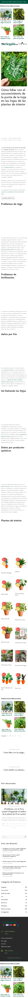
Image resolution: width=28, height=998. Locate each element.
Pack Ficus (18, 688)
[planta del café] (7, 608)
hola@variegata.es (13, 953)
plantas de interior (9, 370)
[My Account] (24, 44)
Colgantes (3, 887)
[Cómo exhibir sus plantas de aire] (14, 768)
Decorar (15, 140)
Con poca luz (4, 890)
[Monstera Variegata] (7, 563)
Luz (2, 896)
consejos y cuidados (7, 140)
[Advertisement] (14, 122)
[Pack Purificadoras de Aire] (7, 678)
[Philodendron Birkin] (7, 656)
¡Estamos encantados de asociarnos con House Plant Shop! (13, 873)
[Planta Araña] (7, 585)
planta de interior (9, 167)
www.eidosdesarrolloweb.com (14, 960)
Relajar (19, 140)
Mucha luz (4, 902)
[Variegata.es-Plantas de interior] (9, 44)
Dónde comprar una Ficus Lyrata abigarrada (14, 861)
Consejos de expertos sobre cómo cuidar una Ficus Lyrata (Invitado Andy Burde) (14, 867)
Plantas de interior (6, 909)
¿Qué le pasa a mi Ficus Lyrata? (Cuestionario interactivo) (11, 855)
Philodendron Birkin (6, 665)
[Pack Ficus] (21, 679)
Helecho (17, 572)
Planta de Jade (5, 642)
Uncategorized (5, 912)
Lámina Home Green (20, 643)
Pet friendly (4, 906)
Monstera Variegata (6, 573)
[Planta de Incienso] (21, 609)
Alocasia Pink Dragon (20, 665)
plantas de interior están (7, 249)
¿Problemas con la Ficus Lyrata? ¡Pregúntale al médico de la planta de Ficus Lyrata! (14, 811)
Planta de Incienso (20, 620)
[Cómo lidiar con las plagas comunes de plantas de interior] (14, 751)
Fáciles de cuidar (5, 893)
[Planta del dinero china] (21, 584)
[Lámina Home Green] (21, 633)
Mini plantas (4, 899)
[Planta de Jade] (7, 632)
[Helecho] (21, 563)
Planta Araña (4, 594)
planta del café (5, 619)
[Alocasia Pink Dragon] (21, 656)
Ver (13, 198)
